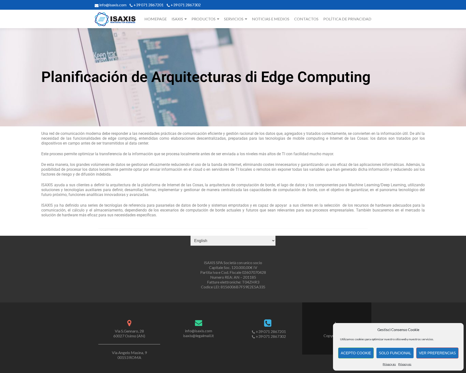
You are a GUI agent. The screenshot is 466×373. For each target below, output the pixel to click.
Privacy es (389, 364)
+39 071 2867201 (148, 4)
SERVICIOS (233, 18)
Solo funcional (395, 353)
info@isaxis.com (112, 4)
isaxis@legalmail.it (198, 335)
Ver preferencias (437, 353)
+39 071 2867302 (186, 4)
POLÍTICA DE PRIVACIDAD (347, 18)
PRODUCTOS (203, 18)
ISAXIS (177, 18)
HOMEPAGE (155, 18)
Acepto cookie (356, 353)
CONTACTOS (306, 18)
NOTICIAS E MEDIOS (270, 18)
